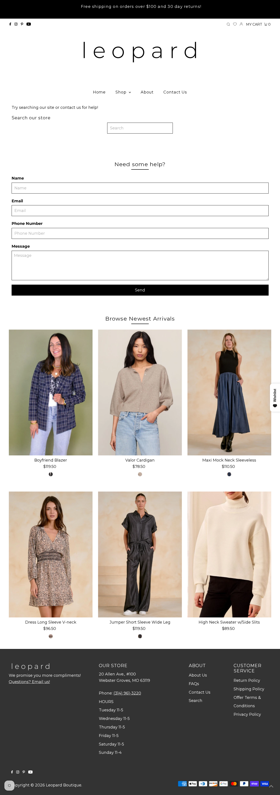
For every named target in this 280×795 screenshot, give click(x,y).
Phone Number (27, 223)
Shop (122, 92)
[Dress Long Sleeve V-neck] (51, 554)
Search (195, 700)
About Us (198, 675)
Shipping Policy (249, 689)
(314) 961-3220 (127, 693)
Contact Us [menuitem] (175, 92)
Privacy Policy (247, 714)
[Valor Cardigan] (140, 392)
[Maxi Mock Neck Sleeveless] (229, 392)
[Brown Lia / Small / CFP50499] (51, 636)
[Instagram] (16, 24)
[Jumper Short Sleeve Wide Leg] (140, 554)
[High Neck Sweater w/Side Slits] (229, 554)
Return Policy (247, 680)
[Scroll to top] (271, 786)
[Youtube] (28, 24)
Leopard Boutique (63, 785)
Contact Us (199, 692)
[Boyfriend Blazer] (51, 392)
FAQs (194, 683)
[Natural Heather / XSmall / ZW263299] (140, 474)
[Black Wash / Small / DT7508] (140, 636)
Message (21, 246)
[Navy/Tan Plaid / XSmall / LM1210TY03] (51, 474)
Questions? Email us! (29, 681)
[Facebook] (10, 24)
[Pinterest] (22, 24)
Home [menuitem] (99, 92)
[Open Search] (228, 24)
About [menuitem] (147, 92)
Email (17, 201)
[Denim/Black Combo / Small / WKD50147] (229, 474)
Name (18, 178)
